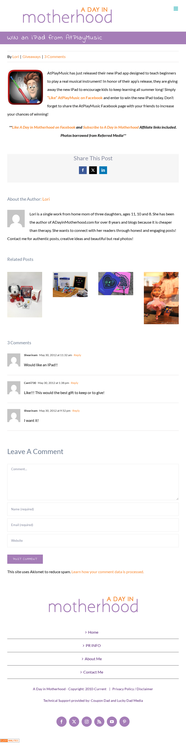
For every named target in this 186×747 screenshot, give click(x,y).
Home (93, 632)
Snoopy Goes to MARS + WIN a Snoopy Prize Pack (24, 294)
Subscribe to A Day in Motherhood (111, 127)
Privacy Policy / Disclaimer (132, 689)
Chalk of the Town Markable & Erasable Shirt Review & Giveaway (115, 283)
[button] (11, 298)
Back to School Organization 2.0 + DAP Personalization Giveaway (70, 284)
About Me (93, 658)
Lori (15, 56)
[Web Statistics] (9, 742)
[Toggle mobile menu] (176, 8)
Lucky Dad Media (130, 700)
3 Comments (55, 56)
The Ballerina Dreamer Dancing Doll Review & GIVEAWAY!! (161, 298)
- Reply (76, 355)
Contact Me (93, 672)
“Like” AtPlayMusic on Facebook (75, 97)
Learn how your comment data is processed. (107, 571)
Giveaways (32, 56)
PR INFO (93, 645)
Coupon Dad (100, 700)
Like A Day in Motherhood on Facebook (43, 127)
